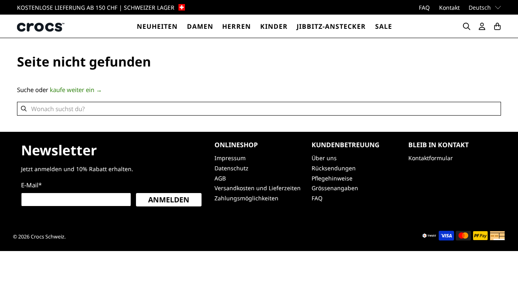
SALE (383, 26)
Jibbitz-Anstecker (331, 26)
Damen (200, 26)
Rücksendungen (334, 168)
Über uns (324, 158)
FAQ (424, 7)
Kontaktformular (430, 158)
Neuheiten (157, 26)
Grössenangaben (335, 188)
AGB (220, 178)
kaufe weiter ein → (76, 90)
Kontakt (449, 7)
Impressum (230, 158)
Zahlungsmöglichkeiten (246, 198)
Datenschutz (231, 168)
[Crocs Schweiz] (41, 26)
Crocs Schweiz (47, 236)
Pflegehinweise (332, 178)
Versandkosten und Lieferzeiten (257, 188)
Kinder (274, 26)
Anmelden (168, 199)
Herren (236, 26)
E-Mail (31, 185)
